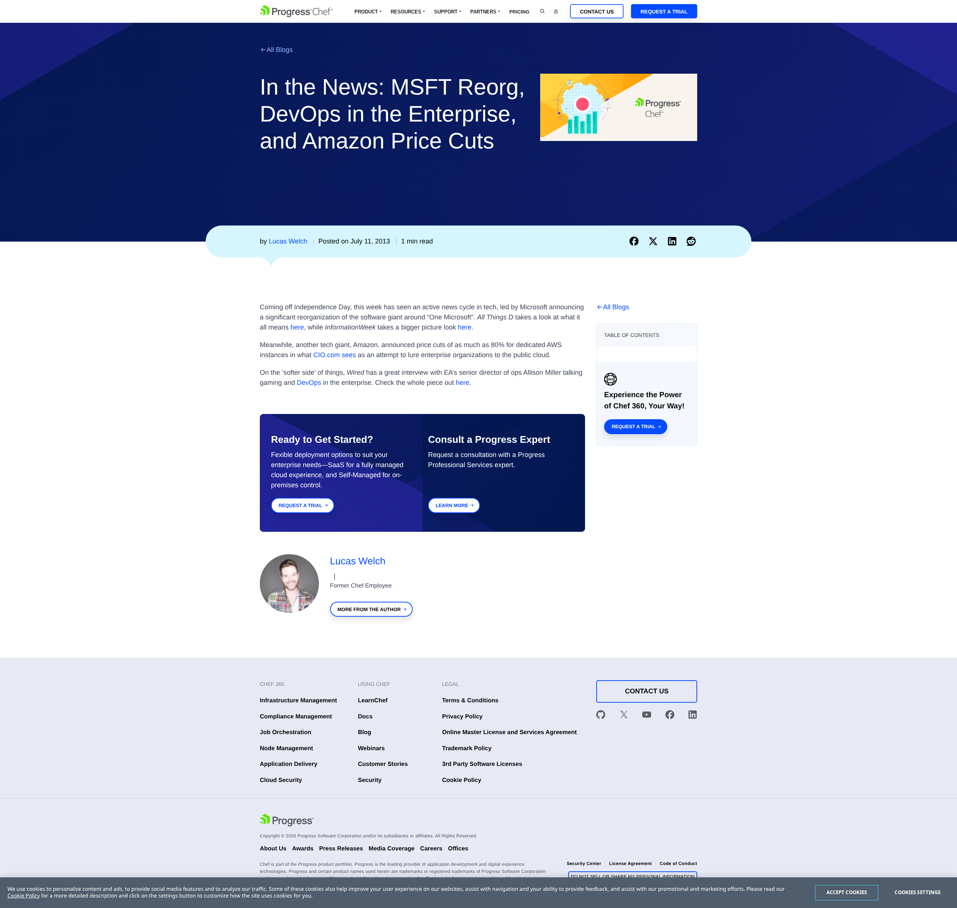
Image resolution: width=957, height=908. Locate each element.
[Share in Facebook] (635, 241)
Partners (483, 12)
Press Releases (341, 849)
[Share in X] (654, 241)
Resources (406, 12)
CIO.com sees (334, 355)
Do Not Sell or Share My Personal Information (633, 876)
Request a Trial (663, 12)
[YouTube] (646, 716)
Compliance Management (296, 717)
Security (370, 780)
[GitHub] (600, 716)
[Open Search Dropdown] (542, 11)
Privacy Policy (462, 717)
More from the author (369, 609)
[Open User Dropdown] (556, 11)
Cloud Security (281, 780)
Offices (458, 849)
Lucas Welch (357, 561)
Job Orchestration (285, 732)
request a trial (300, 505)
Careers (431, 849)
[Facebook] (669, 716)
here (297, 327)
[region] (478, 892)
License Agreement (630, 863)
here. (463, 382)
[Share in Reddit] (691, 241)
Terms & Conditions (470, 700)
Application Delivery (288, 764)
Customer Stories (383, 764)
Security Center (584, 863)
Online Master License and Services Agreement (509, 732)
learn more (452, 505)
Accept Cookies (847, 892)
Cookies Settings (918, 892)
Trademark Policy (467, 748)
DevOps (309, 382)
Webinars (371, 748)
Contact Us (597, 12)
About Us (273, 849)
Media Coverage (392, 849)
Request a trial (633, 426)
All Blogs (280, 49)
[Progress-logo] (287, 821)
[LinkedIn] (692, 716)
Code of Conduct (678, 863)
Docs (365, 717)
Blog (365, 732)
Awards (303, 849)
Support (446, 12)
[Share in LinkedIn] (673, 241)
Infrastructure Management (298, 700)
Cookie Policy (461, 780)
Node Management (286, 748)
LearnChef (373, 700)
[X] (623, 716)
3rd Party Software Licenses (482, 764)
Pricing (519, 12)
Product (366, 12)
